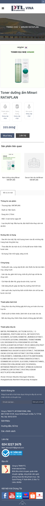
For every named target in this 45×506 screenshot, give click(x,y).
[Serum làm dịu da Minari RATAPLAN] (18, 162)
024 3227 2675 (11, 444)
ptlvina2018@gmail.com (15, 448)
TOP (22, 504)
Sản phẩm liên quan (11, 146)
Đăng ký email (38, 402)
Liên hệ (22, 135)
